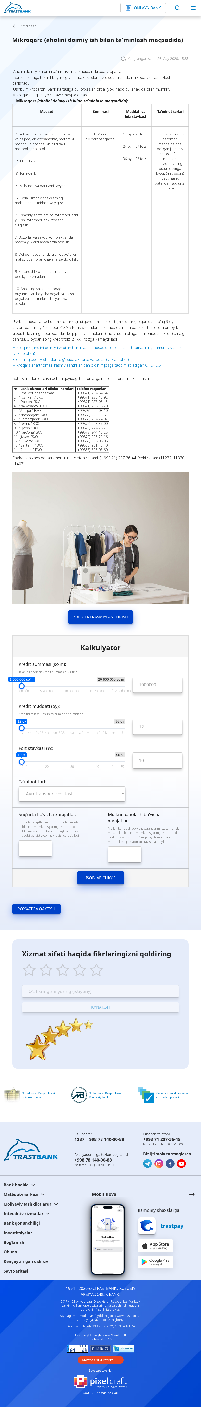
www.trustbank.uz (129, 1316)
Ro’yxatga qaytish (36, 908)
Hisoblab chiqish (101, 878)
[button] (138, 1194)
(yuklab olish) (117, 359)
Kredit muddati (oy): (39, 706)
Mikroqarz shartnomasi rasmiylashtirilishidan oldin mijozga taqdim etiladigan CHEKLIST (87, 365)
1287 (79, 1139)
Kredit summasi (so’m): (42, 664)
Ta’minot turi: (32, 782)
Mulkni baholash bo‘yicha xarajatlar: (134, 817)
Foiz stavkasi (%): (36, 748)
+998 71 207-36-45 (161, 1139)
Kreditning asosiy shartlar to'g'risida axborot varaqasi (58, 359)
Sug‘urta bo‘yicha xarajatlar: (47, 814)
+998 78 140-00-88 (105, 1139)
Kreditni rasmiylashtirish (100, 617)
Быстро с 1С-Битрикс (97, 1360)
